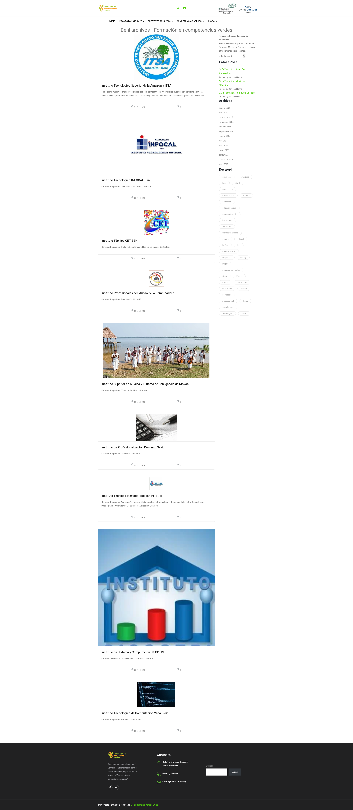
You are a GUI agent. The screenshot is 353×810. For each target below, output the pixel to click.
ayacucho (244, 177)
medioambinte (228, 251)
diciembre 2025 (226, 117)
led (238, 245)
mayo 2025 (224, 150)
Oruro (224, 276)
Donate (246, 195)
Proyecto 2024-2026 (159, 21)
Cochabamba (228, 195)
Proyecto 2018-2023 (130, 21)
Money (243, 257)
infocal (241, 239)
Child (237, 183)
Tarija (245, 301)
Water (244, 313)
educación (226, 202)
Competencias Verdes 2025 (144, 805)
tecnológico (227, 313)
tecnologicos (227, 307)
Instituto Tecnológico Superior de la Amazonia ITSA (136, 85)
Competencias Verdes (189, 21)
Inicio (112, 21)
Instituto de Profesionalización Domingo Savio (133, 447)
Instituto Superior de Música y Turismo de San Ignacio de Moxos (145, 384)
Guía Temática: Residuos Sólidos (237, 92)
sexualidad (227, 289)
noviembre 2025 (226, 122)
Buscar (209, 766)
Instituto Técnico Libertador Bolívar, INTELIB (131, 496)
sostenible (226, 295)
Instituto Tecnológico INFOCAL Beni (125, 180)
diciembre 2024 (226, 159)
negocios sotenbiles (231, 270)
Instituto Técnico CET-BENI (119, 240)
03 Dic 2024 (139, 198)
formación (227, 226)
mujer (225, 264)
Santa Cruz (242, 282)
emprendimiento (229, 214)
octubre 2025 (225, 126)
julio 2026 (223, 112)
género (225, 239)
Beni (224, 183)
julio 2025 (223, 141)
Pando (239, 276)
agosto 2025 (224, 136)
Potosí (225, 282)
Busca (211, 21)
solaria (244, 289)
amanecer (226, 177)
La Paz (225, 245)
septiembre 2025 (226, 131)
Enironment (227, 220)
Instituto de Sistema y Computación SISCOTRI (132, 652)
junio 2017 (223, 164)
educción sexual (229, 208)
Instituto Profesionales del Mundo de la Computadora (137, 293)
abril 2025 (223, 155)
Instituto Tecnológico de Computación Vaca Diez (134, 713)
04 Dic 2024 (139, 107)
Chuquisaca (227, 189)
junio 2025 (223, 145)
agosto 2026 (224, 108)
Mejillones (226, 257)
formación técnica (230, 233)
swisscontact (228, 301)
